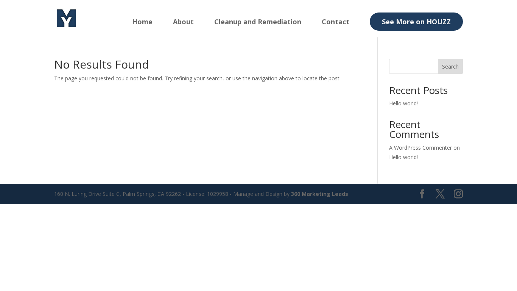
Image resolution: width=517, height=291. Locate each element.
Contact (335, 22)
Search (450, 66)
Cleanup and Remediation (257, 22)
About (183, 22)
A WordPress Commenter (420, 147)
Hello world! (403, 103)
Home (142, 22)
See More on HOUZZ (416, 21)
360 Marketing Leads (319, 193)
